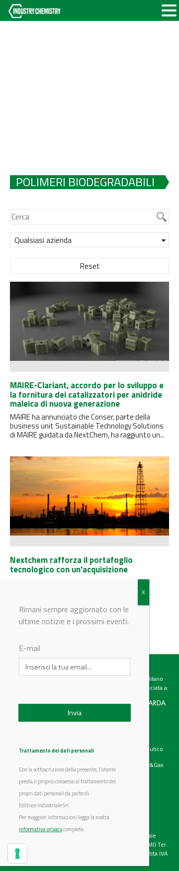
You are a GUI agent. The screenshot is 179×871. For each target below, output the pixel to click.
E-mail (29, 648)
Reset (90, 266)
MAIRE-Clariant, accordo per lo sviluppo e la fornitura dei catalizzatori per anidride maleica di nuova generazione (87, 394)
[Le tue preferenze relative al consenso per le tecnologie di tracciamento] (17, 853)
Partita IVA (154, 853)
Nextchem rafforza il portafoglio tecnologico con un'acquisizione (71, 564)
